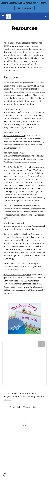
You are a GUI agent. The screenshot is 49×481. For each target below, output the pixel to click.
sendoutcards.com (35, 167)
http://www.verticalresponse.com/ (19, 112)
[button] (3, 16)
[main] (24, 28)
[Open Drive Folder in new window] (41, 344)
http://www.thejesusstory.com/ (17, 275)
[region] (24, 6)
